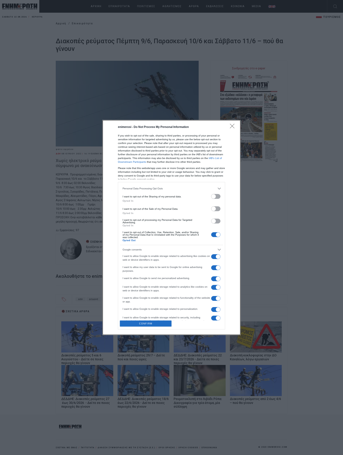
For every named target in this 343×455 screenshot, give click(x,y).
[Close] (233, 127)
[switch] (215, 196)
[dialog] (171, 227)
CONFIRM (145, 323)
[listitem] (171, 188)
